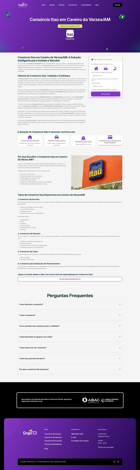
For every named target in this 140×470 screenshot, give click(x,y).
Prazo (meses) (95, 83)
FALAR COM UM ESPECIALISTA (70, 279)
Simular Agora (105, 94)
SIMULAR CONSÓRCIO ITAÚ (70, 26)
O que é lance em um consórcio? (32, 348)
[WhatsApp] (114, 461)
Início (43, 5)
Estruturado (73, 5)
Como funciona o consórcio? (31, 304)
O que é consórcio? (27, 315)
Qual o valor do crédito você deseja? (101, 72)
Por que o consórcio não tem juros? (34, 369)
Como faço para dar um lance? (32, 358)
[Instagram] (118, 461)
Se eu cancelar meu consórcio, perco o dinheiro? (39, 326)
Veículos (61, 5)
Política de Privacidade (106, 447)
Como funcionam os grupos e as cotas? (35, 337)
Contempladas (86, 5)
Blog (96, 5)
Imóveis (52, 5)
